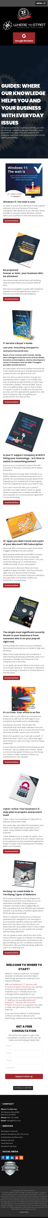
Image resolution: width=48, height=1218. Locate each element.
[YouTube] (17, 1157)
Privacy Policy (24, 1212)
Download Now (11, 221)
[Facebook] (3, 1157)
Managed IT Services (9, 1131)
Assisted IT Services (8, 1146)
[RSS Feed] (21, 1157)
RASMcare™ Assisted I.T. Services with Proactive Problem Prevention (20, 1002)
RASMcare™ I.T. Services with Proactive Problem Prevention (21, 985)
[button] (41, 3)
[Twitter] (7, 1157)
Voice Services (7, 1143)
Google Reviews (24, 40)
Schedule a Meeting (23, 1088)
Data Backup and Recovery (12, 1137)
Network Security (7, 1140)
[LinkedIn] (12, 1157)
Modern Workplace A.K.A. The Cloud (15, 1134)
